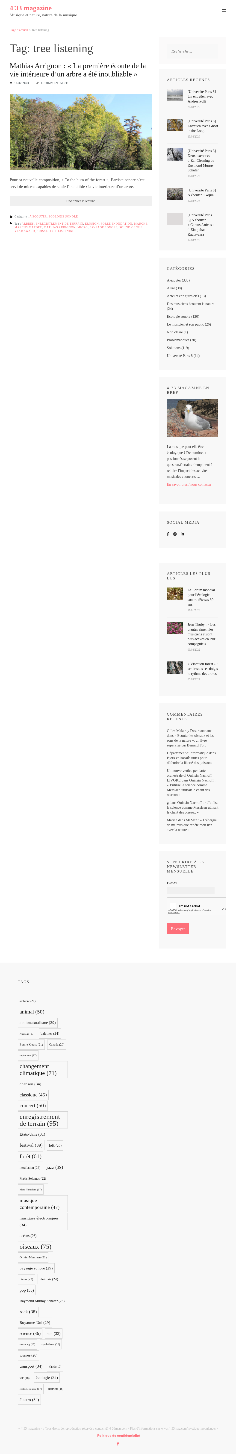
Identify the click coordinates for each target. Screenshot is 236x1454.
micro (82, 227)
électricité (55, 1388)
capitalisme (28, 1055)
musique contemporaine (39, 1204)
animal (32, 1012)
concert (33, 1105)
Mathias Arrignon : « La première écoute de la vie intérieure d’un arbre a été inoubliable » (78, 70)
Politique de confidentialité (118, 1435)
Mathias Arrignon (60, 227)
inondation (122, 223)
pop (27, 1290)
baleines (50, 1033)
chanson (30, 1084)
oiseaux (35, 1246)
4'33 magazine (31, 8)
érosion (92, 223)
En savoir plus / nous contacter (189, 484)
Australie (27, 1033)
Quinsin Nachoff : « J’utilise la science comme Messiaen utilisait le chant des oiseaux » (192, 807)
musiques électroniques (39, 1221)
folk (55, 1145)
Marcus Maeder (28, 227)
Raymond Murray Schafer (42, 1301)
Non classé (175, 332)
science (30, 1333)
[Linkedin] (182, 534)
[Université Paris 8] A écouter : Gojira (202, 192)
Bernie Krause (31, 1044)
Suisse (42, 231)
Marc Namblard (31, 1189)
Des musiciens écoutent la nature (190, 304)
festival (31, 1145)
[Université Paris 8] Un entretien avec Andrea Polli (202, 96)
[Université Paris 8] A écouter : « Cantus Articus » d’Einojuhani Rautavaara (201, 224)
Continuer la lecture (80, 201)
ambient (27, 1001)
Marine (172, 820)
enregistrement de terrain (59, 223)
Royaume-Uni (35, 1322)
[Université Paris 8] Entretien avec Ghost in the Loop (203, 126)
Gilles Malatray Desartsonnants (189, 731)
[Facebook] (168, 534)
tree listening (62, 231)
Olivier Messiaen (33, 1257)
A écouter (38, 216)
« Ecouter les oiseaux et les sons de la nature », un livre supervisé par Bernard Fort (190, 740)
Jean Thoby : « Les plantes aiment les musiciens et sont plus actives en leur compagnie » (201, 634)
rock (28, 1311)
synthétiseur (50, 1344)
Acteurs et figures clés (183, 296)
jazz (55, 1167)
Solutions (173, 348)
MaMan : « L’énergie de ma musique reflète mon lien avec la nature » (192, 825)
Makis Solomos (33, 1178)
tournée (28, 1355)
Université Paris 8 (180, 356)
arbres (28, 223)
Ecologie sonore (63, 216)
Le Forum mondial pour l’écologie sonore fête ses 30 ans (201, 597)
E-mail (172, 883)
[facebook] (118, 1443)
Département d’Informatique (187, 753)
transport (31, 1366)
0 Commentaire (54, 83)
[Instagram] (175, 534)
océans (28, 1236)
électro (29, 1399)
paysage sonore (104, 227)
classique (33, 1095)
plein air (48, 1279)
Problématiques (178, 340)
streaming (27, 1344)
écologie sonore (31, 1388)
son (54, 1333)
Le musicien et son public (185, 324)
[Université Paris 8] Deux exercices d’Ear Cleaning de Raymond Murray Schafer (202, 160)
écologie (47, 1377)
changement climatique (38, 1069)
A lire (171, 288)
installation (30, 1167)
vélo (25, 1378)
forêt (105, 223)
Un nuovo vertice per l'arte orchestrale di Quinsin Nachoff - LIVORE (190, 775)
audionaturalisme (38, 1022)
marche (141, 223)
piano (26, 1279)
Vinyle (55, 1366)
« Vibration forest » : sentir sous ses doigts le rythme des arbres (203, 669)
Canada (56, 1044)
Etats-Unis (32, 1134)
